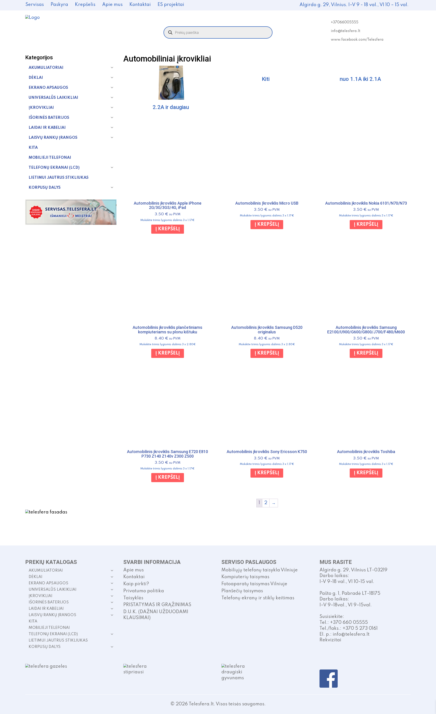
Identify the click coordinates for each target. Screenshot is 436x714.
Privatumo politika (143, 591)
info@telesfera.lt (345, 31)
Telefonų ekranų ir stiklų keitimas (257, 598)
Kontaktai (140, 4)
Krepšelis (85, 4)
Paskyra (59, 4)
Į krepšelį (167, 229)
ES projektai (171, 4)
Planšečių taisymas (242, 591)
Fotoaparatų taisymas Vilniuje (254, 584)
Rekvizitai (330, 640)
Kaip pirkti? (136, 584)
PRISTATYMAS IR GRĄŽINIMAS (157, 605)
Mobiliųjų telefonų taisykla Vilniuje (259, 570)
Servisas (34, 4)
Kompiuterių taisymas (245, 577)
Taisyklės (133, 598)
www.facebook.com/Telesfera (357, 40)
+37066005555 (344, 22)
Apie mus (112, 4)
